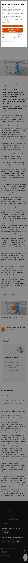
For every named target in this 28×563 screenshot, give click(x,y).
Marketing (19, 36)
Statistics (7, 36)
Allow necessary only (13, 29)
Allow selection (12, 31)
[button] (25, 551)
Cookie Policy (12, 15)
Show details (14, 41)
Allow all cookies (13, 26)
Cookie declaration (6, 41)
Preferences (19, 34)
